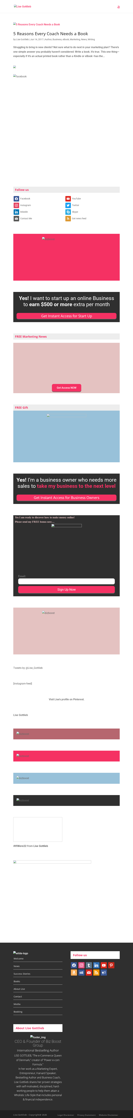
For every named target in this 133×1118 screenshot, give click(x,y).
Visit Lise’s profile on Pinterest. (66, 699)
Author (48, 39)
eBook (66, 39)
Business (57, 39)
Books (17, 981)
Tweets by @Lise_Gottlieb (28, 667)
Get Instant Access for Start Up (66, 315)
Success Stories (22, 973)
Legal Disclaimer (66, 1115)
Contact (18, 996)
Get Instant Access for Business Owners (66, 497)
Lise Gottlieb (22, 39)
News (84, 39)
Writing (91, 39)
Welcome (19, 958)
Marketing (75, 39)
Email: (22, 576)
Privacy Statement (86, 1115)
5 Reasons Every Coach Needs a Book (50, 33)
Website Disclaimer (108, 1115)
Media (17, 1004)
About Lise (19, 988)
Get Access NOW (66, 387)
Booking (18, 1011)
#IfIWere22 (19, 846)
